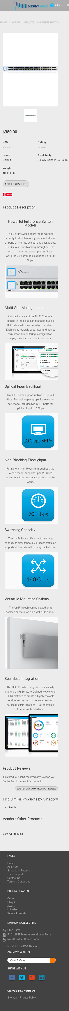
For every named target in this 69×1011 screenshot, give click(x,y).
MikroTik (12, 909)
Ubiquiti (11, 902)
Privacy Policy (28, 997)
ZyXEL (11, 905)
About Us (12, 867)
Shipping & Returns (18, 870)
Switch (15, 22)
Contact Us (13, 878)
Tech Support (15, 874)
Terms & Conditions (18, 881)
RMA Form (13, 930)
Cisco (10, 898)
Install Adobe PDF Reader (22, 946)
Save (9, 194)
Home (3, 22)
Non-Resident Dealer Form (23, 939)
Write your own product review (36, 788)
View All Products (13, 833)
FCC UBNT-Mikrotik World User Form (29, 934)
